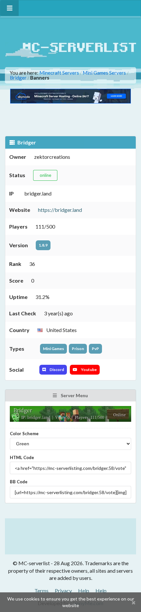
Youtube (88, 369)
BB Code (19, 481)
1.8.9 (43, 245)
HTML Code (22, 457)
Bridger (18, 77)
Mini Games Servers (104, 72)
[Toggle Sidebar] (9, 8)
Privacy (63, 590)
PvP (95, 348)
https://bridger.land (60, 210)
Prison (78, 348)
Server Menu (74, 395)
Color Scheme (24, 433)
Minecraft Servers (59, 72)
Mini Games (53, 348)
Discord (56, 369)
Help (83, 590)
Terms (41, 590)
